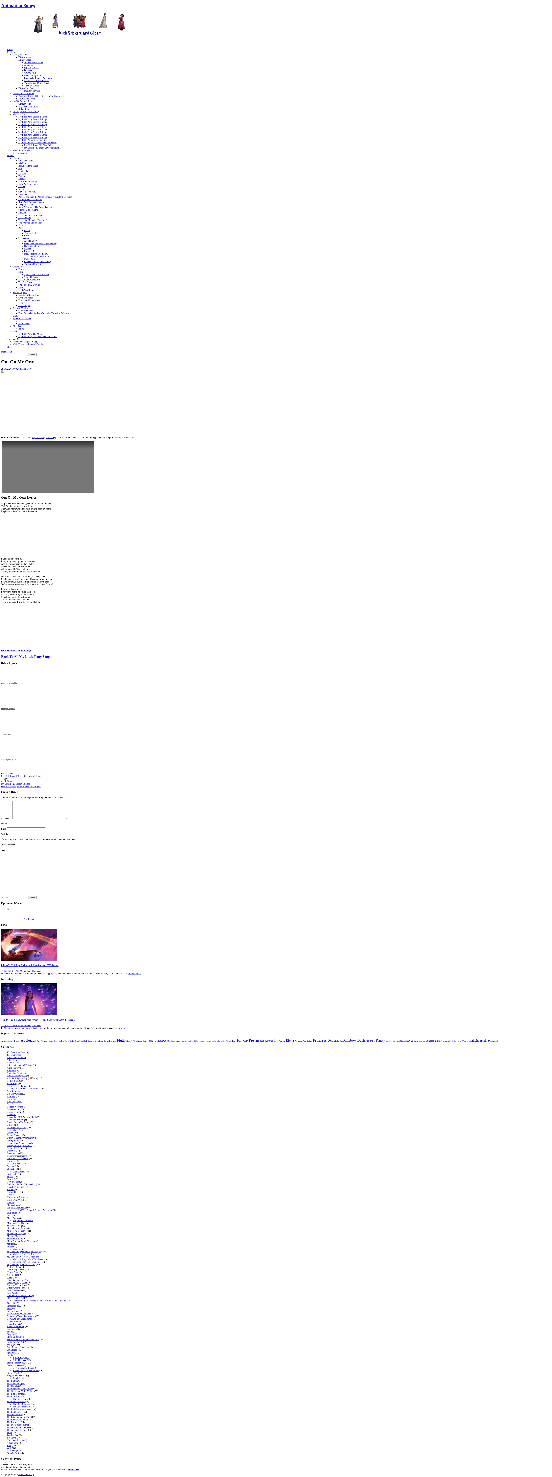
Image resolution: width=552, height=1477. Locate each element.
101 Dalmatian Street (33, 62)
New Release (13, 1275)
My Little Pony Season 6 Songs (32, 129)
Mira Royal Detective (16, 1231)
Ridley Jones (24, 109)
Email (3, 829)
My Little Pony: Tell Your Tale (38, 145)
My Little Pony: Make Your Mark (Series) (43, 148)
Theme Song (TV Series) (18, 1427)
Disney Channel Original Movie (21, 1138)
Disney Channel (25, 60)
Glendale (139, 1041)
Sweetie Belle (448, 1041)
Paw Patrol (12, 1293)
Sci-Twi (389, 1041)
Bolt (20, 168)
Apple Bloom (7, 781)
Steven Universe (20, 153)
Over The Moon (25, 297)
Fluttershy (124, 1040)
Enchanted (29, 251)
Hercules (22, 179)
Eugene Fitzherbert (110, 1041)
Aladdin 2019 (30, 241)
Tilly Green (458, 1041)
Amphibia (28, 65)
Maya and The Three (28, 106)
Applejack (28, 1040)
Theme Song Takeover (17, 1430)
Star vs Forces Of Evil (17, 1363)
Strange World (13, 1373)
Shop (9, 347)
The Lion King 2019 (33, 264)
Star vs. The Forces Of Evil (36, 80)
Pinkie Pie (245, 1040)
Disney (16, 158)
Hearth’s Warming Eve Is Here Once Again (21, 786)
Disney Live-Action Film (18, 1143)
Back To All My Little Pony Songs (26, 656)
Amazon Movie (14, 1068)
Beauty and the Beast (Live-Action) (40, 243)
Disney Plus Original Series (19, 1145)
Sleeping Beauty (25, 204)
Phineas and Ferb (15, 1298)
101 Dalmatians (25, 160)
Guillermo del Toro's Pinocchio (21, 1184)
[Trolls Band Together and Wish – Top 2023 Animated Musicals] (29, 1014)
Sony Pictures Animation (18, 1347)
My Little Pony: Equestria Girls (32, 140)
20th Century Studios (16, 1057)
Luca (26, 235)
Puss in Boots (13, 1311)
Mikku (214, 1041)
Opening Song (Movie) (17, 1282)
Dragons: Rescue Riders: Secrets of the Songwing (41, 96)
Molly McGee (226, 1041)
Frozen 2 (11, 1179)
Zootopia (22, 225)
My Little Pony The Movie (30, 334)
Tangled (22, 212)
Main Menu (6, 352)
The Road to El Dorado (29, 285)
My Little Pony (19, 114)
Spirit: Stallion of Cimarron (36, 274)
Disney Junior (24, 57)
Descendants (12, 1130)
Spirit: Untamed (31, 277)
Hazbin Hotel (13, 1192)
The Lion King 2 (20, 1399)
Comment (6, 818)
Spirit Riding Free (26, 98)
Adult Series (12, 1060)
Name (4, 823)
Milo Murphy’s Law (33, 75)
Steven (409, 1040)
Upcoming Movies (15, 339)
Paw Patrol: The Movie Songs (20, 1295)
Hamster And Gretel (16, 1187)
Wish (9, 1448)
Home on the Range (27, 181)
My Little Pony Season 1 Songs (32, 116)
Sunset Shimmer (434, 1040)
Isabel (173, 1041)
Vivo (20, 303)
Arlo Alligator (42, 1041)
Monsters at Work (32, 91)
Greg (144, 1041)
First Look (11, 1174)
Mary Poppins (200, 1041)
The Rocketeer (13, 1422)
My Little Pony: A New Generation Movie (37, 336)
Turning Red (30, 233)
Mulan (21, 189)
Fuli (134, 1041)
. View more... (134, 973)
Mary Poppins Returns (40, 256)
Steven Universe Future (23, 1368)
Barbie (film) (13, 1081)
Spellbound (12, 1352)
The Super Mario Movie (18, 1425)
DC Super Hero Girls (16, 1127)
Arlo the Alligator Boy (28, 295)
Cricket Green (74, 1041)
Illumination (12, 1205)
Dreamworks (18, 266)
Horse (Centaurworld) (158, 1040)
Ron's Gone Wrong (15, 1326)
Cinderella (23, 171)
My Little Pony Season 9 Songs (32, 137)
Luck (20, 321)
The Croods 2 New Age (29, 279)
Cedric (56, 1041)
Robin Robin (13, 1324)
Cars (9, 1104)
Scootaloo (396, 1041)
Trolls (21, 287)
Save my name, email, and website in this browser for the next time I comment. (40, 839)
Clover (66, 1041)
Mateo (209, 1041)
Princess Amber (264, 1040)
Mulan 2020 (29, 259)
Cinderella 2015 (31, 246)
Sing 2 (16, 316)
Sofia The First (13, 1342)
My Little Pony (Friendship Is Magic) (18, 776)
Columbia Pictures (15, 1119)
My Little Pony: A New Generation (23, 1256)
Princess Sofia (325, 1040)
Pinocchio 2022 (14, 1306)
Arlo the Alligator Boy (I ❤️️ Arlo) (22, 1078)
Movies (10, 155)
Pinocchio (22, 194)
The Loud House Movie (29, 300)
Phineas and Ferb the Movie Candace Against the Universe (45, 197)
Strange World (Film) (28, 210)
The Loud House (14, 1412)
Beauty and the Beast (28, 166)
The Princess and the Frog (30, 223)
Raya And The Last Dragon (31, 202)
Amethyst (4, 1041)
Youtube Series (14, 1453)
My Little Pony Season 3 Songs (32, 122)
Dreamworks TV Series (23, 93)
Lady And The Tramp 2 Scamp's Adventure (32, 1210)
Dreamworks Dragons (17, 1156)
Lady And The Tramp (28, 184)
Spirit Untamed (19, 1360)
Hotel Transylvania (15, 1200)
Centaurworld (24, 104)
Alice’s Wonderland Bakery (19, 1065)
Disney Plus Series (26, 88)
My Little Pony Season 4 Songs (32, 124)
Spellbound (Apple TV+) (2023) (27, 341)
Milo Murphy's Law (16, 1228)
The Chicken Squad (16, 1383)
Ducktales (28, 70)
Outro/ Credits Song (16, 1288)
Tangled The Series (15, 1375)
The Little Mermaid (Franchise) (32, 220)
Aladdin (22, 163)
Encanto (22, 173)
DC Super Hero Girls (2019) (26, 111)
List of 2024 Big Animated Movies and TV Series (30, 965)
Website (4, 834)
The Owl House (31, 85)
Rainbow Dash (354, 1040)
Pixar (20, 228)
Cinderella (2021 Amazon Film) (21, 1117)
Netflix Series (13, 1272)
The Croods (12, 1386)
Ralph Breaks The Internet (30, 199)
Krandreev (26, 369)
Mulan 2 (16, 1249)
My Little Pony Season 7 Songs (32, 132)
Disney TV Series (21, 54)
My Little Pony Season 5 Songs (32, 127)
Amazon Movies (20, 308)
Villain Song (12, 1443)
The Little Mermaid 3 (22, 1406)
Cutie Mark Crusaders (86, 1041)
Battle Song (12, 1083)
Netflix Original (20, 292)
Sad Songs (12, 1329)
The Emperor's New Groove (20, 1388)
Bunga (51, 1041)
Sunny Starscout (419, 1041)
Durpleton (99, 1041)
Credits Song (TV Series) (18, 1122)
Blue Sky (17, 326)
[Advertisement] (87, 535)
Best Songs (12, 1091)
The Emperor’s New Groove (31, 215)
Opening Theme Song (17, 1285)
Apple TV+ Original (22, 318)
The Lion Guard (14, 1394)
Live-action (23, 238)
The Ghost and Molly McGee (37, 83)
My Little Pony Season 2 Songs (32, 119)
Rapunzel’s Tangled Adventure (38, 78)
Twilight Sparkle (478, 1040)
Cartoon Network (15, 1107)
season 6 (50, 437)
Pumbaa (340, 1041)
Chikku (61, 1041)
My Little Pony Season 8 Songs (32, 135)
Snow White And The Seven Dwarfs (35, 207)
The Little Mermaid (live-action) (21, 1409)
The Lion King (25, 217)
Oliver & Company (27, 191)
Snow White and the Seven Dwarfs (23, 1339)
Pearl (234, 1041)
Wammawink (493, 1041)
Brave (27, 230)
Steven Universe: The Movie (26, 1370)
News (9, 1277)
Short (9, 1331)
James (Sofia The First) (185, 1041)
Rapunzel (370, 1040)
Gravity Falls (30, 73)
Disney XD (12, 1150)
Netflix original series (16, 1269)
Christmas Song (14, 1112)
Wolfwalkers (24, 323)
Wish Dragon (24, 305)
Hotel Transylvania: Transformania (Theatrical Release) (43, 313)
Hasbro (16, 331)
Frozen (21, 176)
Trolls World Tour (26, 290)
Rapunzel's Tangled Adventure (21, 1316)
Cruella (27, 248)
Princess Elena (284, 1040)
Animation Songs (18, 5)
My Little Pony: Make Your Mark (28, 1259)
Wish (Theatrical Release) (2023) (28, 344)
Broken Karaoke (14, 1101)
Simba (402, 1041)
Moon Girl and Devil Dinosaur (21, 1241)
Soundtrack (12, 1350)
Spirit (20, 272)
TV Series (11, 52)
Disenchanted (19, 1171)
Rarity (380, 1040)
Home (10, 49)
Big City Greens (31, 67)
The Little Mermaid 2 (22, 1404)
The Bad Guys (25, 282)
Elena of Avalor (14, 1163)
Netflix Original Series (23, 101)
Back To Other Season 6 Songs (16, 650)
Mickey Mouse (14, 1225)
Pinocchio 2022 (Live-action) (37, 261)
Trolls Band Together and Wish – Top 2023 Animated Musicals (38, 1019)
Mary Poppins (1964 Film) (36, 254)
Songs (38, 776)
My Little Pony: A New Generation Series (37, 142)
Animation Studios (15, 1073)
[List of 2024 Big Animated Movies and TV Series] (29, 960)
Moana (21, 186)
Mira (218, 1041)
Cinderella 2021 (25, 310)
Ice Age (21, 329)
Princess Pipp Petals (303, 1041)
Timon (465, 1041)
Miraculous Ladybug (22, 150)
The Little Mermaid (16, 1401)
